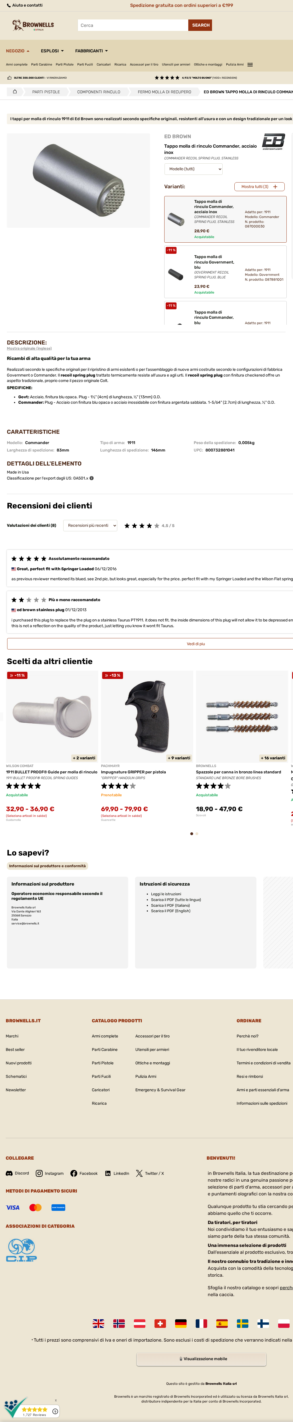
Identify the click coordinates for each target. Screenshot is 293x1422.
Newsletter (16, 1090)
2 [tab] (198, 836)
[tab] (47, 866)
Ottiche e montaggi (208, 64)
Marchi (12, 1036)
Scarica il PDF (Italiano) (170, 905)
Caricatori (104, 64)
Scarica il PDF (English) (170, 911)
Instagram (54, 1173)
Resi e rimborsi (250, 1076)
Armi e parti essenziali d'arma (263, 1090)
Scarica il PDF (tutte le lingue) (176, 900)
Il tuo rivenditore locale (257, 1049)
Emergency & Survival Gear (160, 1090)
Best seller (15, 1049)
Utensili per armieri (176, 64)
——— (250, 64)
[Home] (13, 92)
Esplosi (50, 51)
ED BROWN (177, 136)
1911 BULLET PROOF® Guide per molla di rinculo (51, 772)
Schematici (16, 1076)
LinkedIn (121, 1173)
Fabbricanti (89, 51)
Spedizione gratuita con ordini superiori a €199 (181, 5)
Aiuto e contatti (27, 5)
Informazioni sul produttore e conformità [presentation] (47, 866)
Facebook (89, 1173)
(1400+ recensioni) (209, 77)
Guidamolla (13, 820)
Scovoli (201, 815)
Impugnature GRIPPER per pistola (133, 772)
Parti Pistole (65, 64)
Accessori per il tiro (144, 64)
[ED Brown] (273, 141)
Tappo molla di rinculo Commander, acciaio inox (214, 211)
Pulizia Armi (235, 64)
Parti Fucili (85, 64)
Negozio (15, 51)
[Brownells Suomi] (263, 1323)
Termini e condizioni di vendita (264, 1063)
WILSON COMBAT (19, 766)
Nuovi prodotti (18, 1063)
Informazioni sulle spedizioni (262, 1103)
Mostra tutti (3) (254, 186)
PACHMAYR (110, 766)
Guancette (108, 820)
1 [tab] (193, 836)
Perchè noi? (247, 1036)
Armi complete (16, 64)
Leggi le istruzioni (166, 894)
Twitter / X (154, 1173)
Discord (22, 1173)
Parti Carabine (41, 64)
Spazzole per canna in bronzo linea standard (238, 772)
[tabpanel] (52, 746)
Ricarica (120, 64)
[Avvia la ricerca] (200, 25)
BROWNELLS (206, 766)
